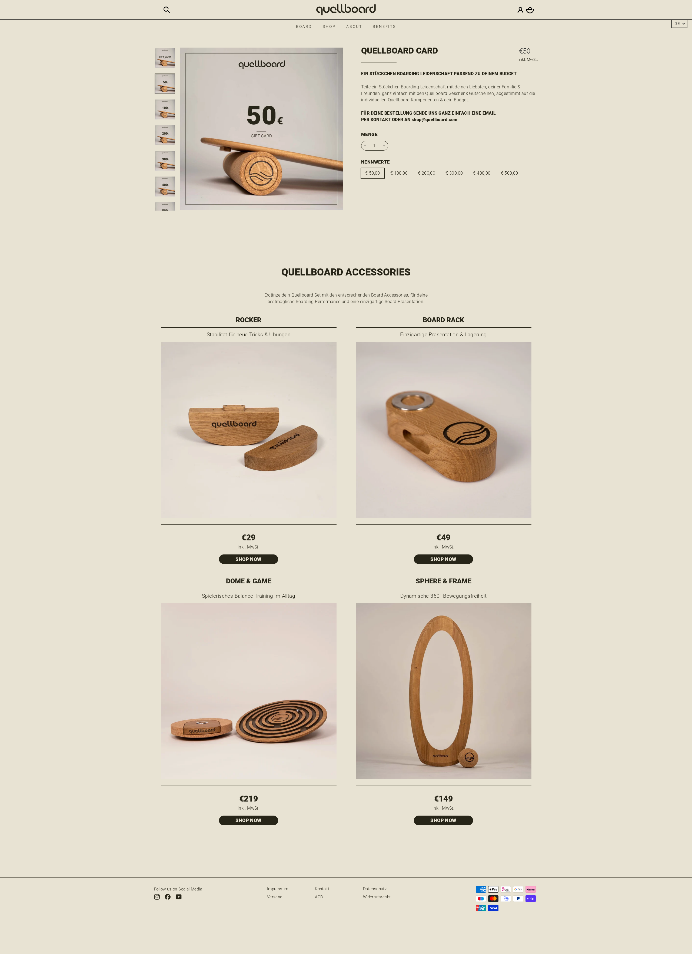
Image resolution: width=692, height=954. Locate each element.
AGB (319, 897)
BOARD (304, 26)
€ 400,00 (481, 173)
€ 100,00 (399, 173)
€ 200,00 (426, 173)
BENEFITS (384, 26)
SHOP (329, 26)
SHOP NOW (248, 559)
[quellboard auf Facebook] (168, 896)
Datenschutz (375, 888)
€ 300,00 (454, 173)
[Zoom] (261, 129)
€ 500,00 (509, 173)
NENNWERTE (375, 162)
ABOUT (354, 26)
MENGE (369, 134)
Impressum (277, 888)
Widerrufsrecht (377, 897)
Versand (274, 897)
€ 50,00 (372, 173)
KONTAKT (381, 119)
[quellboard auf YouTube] (179, 896)
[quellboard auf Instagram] (157, 896)
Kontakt (322, 888)
